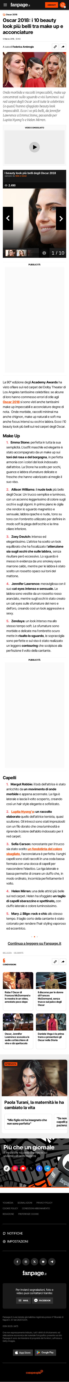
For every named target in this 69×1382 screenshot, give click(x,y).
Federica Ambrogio (23, 46)
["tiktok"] (7, 1168)
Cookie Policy (10, 1208)
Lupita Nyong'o (22, 811)
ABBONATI (51, 5)
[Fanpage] (35, 1273)
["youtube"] (23, 1168)
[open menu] (4, 5)
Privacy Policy (44, 1202)
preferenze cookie (28, 1214)
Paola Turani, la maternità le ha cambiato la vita (34, 1105)
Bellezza (7, 953)
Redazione (8, 1214)
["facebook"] (39, 1168)
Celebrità (18, 953)
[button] (63, 47)
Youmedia (8, 1202)
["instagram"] (15, 1168)
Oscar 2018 (11, 14)
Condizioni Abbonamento (36, 1208)
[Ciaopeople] (34, 1372)
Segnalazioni (25, 1202)
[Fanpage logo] (20, 5)
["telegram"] (47, 1168)
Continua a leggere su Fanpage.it (34, 943)
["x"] (31, 1168)
